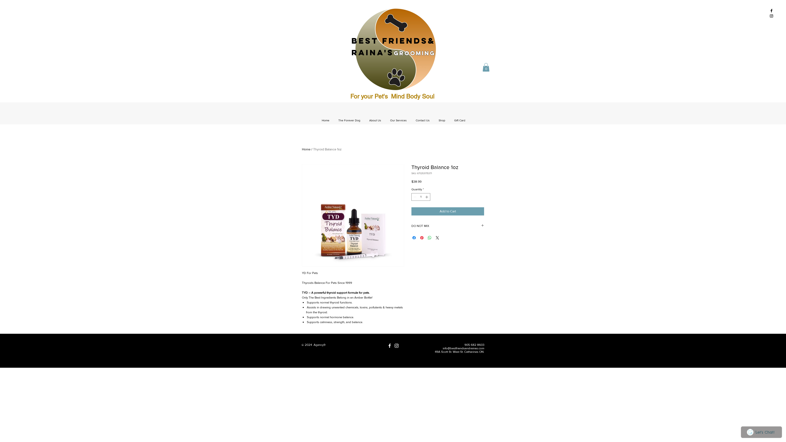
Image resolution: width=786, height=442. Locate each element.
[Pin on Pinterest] (421, 237)
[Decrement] (414, 197)
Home (306, 149)
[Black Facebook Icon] (771, 10)
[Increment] (427, 197)
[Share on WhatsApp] (429, 237)
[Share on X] (437, 237)
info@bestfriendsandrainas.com (463, 348)
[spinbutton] (421, 197)
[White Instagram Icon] (396, 345)
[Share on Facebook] (414, 237)
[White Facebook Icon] (389, 345)
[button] (486, 67)
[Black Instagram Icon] (771, 16)
